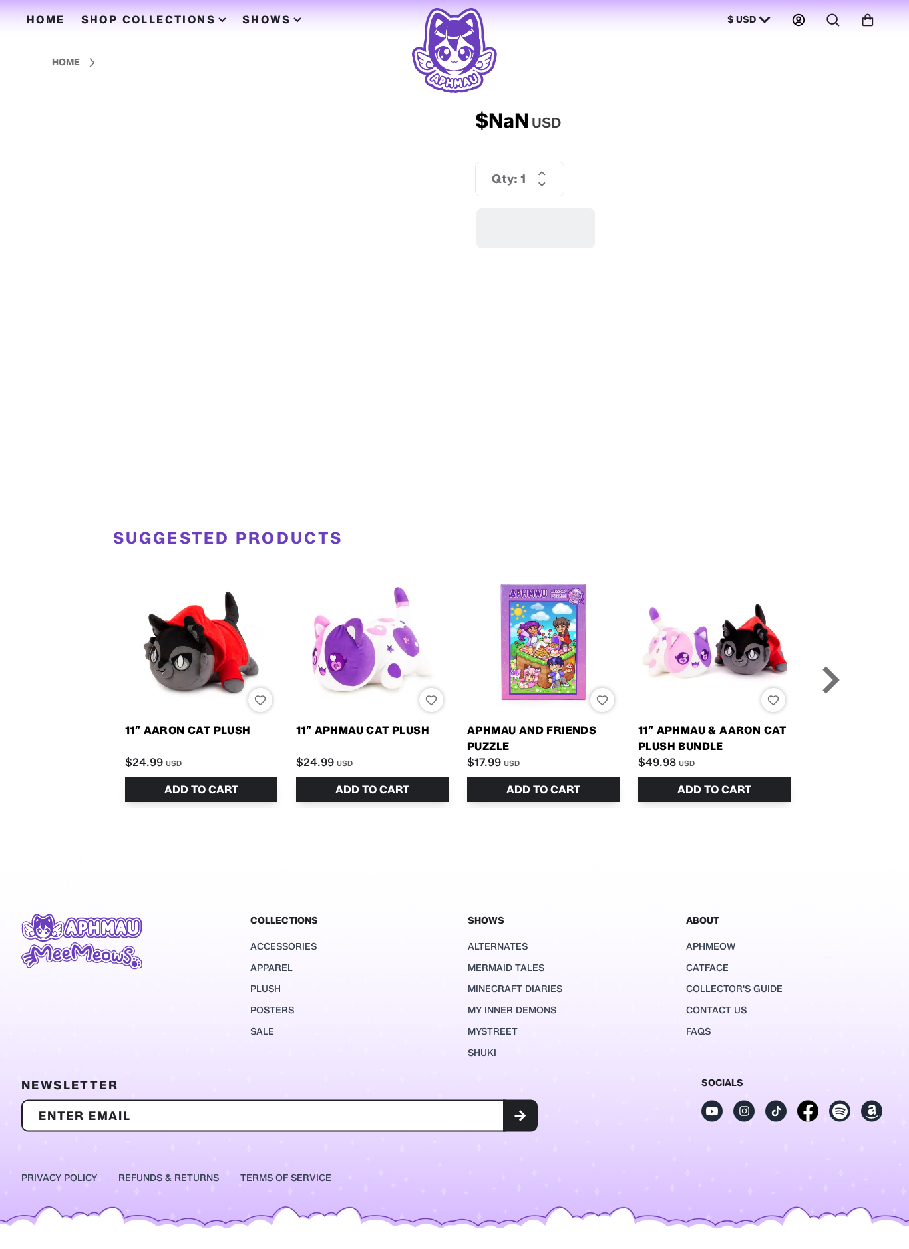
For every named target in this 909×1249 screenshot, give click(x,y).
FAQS (698, 1031)
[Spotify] (839, 1111)
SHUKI (482, 1053)
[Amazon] (871, 1111)
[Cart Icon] (867, 20)
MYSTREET (493, 1031)
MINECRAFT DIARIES (515, 989)
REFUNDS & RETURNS (168, 1178)
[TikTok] (776, 1111)
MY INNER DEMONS (512, 1010)
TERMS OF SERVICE (285, 1178)
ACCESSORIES (283, 946)
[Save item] (260, 700)
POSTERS (272, 1010)
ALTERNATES (498, 946)
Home (66, 62)
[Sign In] (798, 20)
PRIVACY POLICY (59, 1178)
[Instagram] (744, 1111)
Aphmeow (710, 946)
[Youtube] (712, 1111)
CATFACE (707, 968)
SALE (262, 1031)
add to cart (201, 789)
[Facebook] (807, 1111)
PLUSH (265, 989)
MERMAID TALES (506, 968)
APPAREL (271, 968)
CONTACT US (716, 1010)
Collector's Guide (734, 989)
